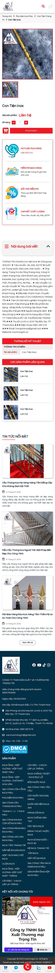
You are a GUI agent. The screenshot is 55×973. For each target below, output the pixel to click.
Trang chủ (7, 16)
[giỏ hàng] (5, 968)
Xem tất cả (27, 643)
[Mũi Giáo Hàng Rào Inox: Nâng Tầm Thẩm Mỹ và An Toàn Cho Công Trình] (27, 593)
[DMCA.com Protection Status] (15, 749)
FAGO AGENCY (44, 962)
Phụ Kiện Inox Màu (24, 16)
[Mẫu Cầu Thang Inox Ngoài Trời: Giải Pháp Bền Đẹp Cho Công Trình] (27, 528)
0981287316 (27, 153)
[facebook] (34, 665)
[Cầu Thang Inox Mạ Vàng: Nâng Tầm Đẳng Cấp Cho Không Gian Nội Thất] (27, 461)
